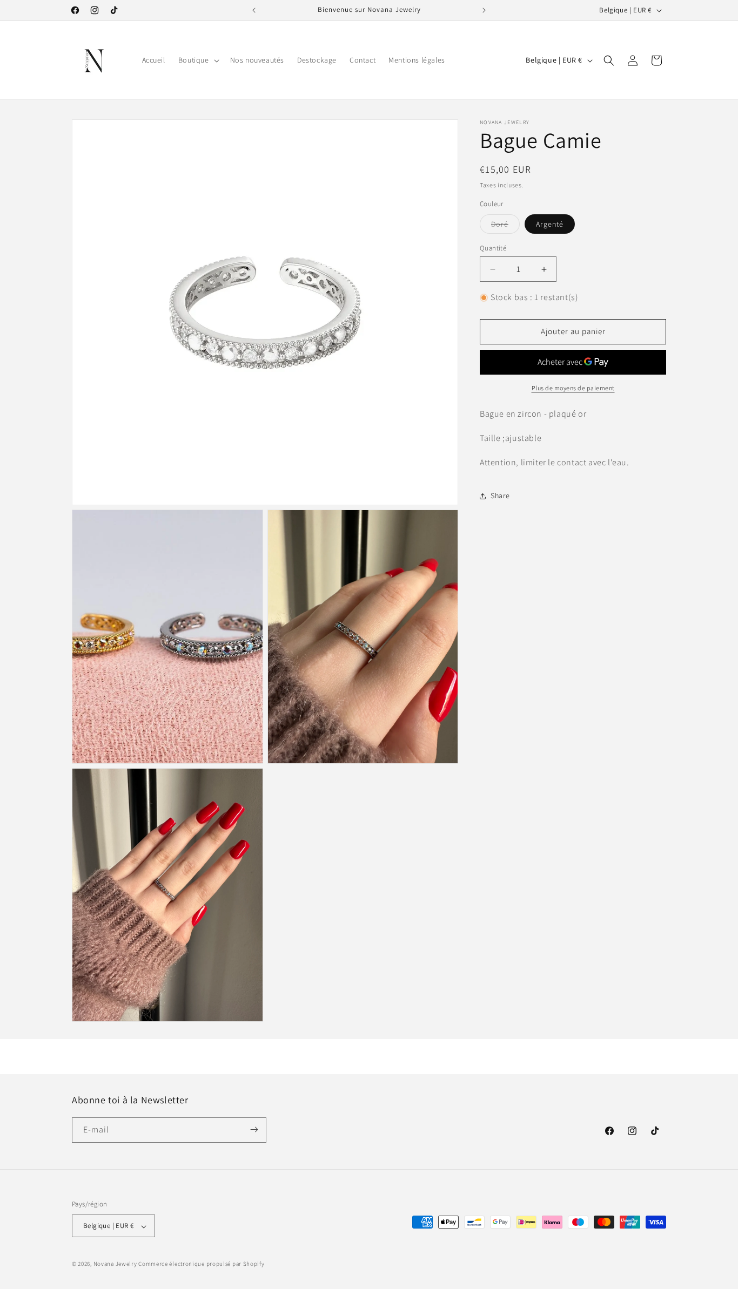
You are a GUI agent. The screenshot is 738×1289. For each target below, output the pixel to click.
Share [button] (500, 495)
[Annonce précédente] (254, 10)
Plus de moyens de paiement (573, 388)
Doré (505, 226)
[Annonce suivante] (484, 10)
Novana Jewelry (115, 1264)
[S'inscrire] (254, 1129)
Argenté (549, 224)
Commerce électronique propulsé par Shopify (201, 1264)
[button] (198, 60)
